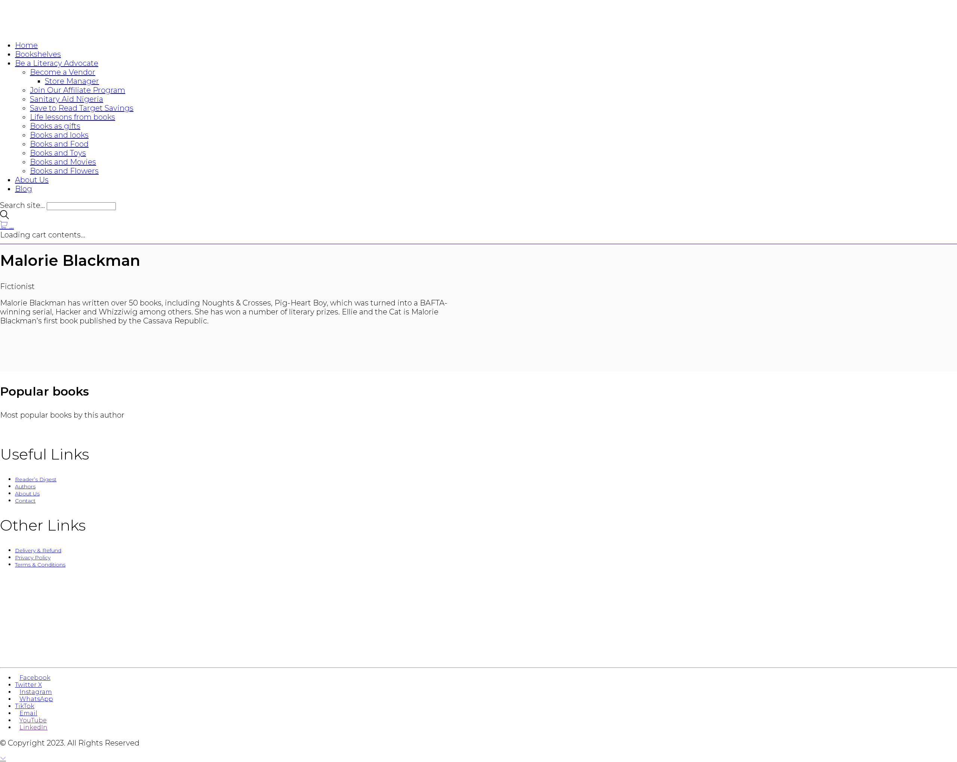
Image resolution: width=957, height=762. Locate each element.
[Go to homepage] (45, 29)
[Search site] (4, 216)
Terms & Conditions (40, 564)
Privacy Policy (32, 557)
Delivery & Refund (38, 550)
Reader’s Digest (35, 479)
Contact (25, 500)
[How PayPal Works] (478, 653)
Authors (25, 486)
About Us (27, 493)
